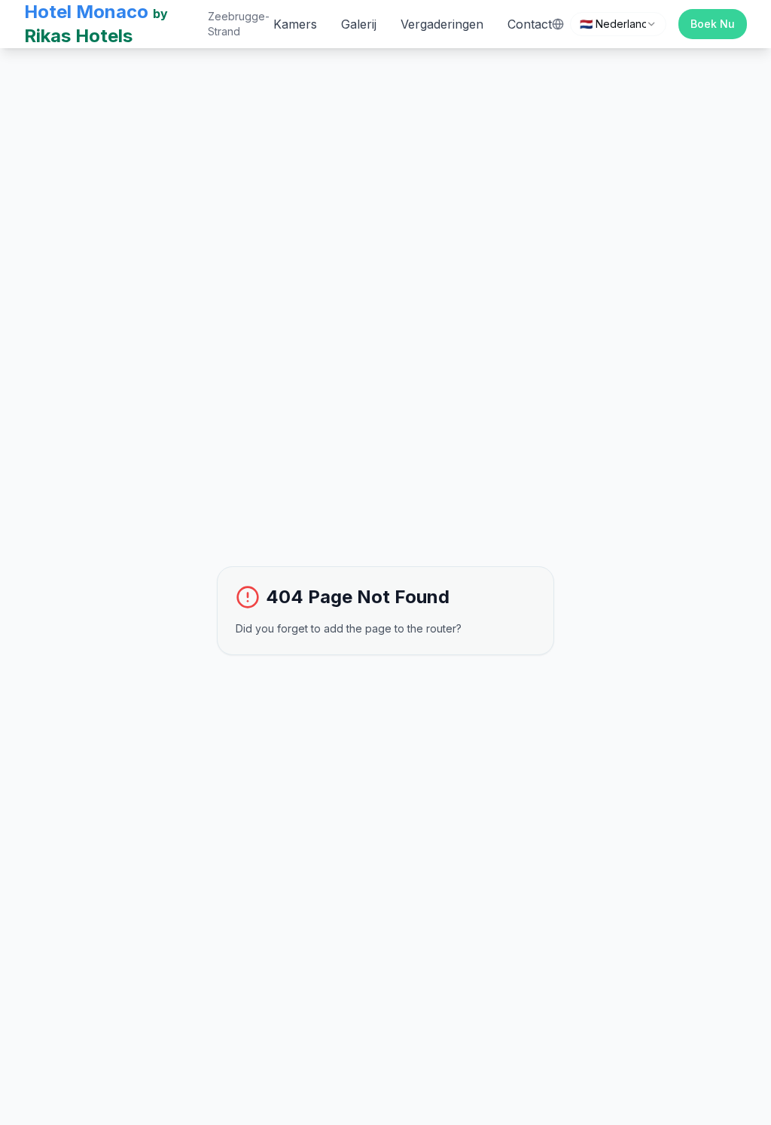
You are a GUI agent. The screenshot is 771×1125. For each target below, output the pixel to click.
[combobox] (618, 24)
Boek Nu (712, 23)
